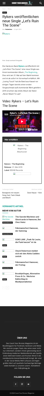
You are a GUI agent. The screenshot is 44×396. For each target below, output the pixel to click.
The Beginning (31, 72)
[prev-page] (3, 287)
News (9, 9)
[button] (4, 3)
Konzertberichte (7, 222)
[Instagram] (22, 384)
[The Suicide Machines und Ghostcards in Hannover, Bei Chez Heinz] (8, 219)
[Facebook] (15, 384)
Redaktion (8, 29)
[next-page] (7, 287)
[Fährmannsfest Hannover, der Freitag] (8, 265)
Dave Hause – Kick (34, 193)
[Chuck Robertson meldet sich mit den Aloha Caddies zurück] (8, 254)
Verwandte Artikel (13, 206)
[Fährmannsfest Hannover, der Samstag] (8, 231)
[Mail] (28, 384)
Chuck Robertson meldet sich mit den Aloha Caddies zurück (27, 253)
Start (4, 9)
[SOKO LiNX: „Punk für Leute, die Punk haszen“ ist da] (8, 242)
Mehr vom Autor (11, 210)
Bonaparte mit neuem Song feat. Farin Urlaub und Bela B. (11, 195)
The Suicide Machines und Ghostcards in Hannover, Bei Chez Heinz (28, 219)
